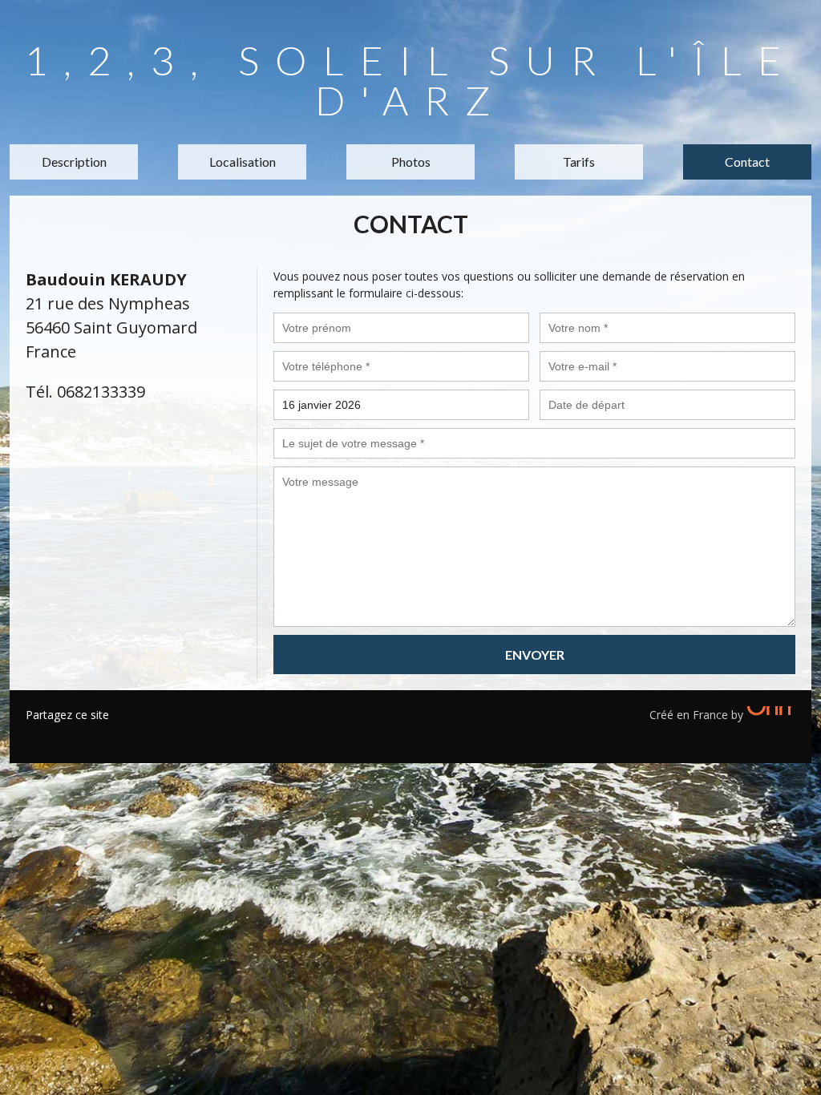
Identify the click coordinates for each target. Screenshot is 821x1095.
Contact (747, 161)
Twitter (62, 735)
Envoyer (534, 654)
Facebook (38, 735)
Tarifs (579, 161)
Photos (411, 161)
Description (74, 161)
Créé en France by (697, 714)
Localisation (242, 161)
